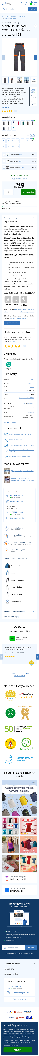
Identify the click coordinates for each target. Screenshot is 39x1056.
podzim (32, 403)
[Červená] (18, 122)
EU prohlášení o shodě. (18, 318)
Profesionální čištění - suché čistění (19, 456)
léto (28, 403)
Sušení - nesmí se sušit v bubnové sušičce (21, 445)
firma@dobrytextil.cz (17, 518)
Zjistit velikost (12, 323)
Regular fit (31, 412)
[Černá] (9, 122)
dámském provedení (27, 312)
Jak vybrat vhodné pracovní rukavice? (22, 471)
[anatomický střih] (24, 301)
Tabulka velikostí (32, 135)
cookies (19, 1036)
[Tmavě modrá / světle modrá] (4, 128)
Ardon (32, 379)
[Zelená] (23, 122)
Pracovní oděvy (11, 16)
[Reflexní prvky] (8, 301)
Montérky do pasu (10, 18)
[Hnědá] (28, 122)
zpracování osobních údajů (23, 953)
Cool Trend (31, 383)
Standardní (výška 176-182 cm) (26, 398)
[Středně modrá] (13, 128)
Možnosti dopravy (21, 179)
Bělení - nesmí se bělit (15, 440)
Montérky (22, 16)
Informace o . (19, 953)
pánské (32, 387)
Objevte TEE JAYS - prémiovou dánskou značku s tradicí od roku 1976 (22, 479)
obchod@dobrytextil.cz (18, 502)
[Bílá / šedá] (9, 128)
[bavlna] (16, 301)
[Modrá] (13, 122)
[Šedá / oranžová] (33, 122)
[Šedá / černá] (4, 122)
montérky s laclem (20, 309)
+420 (16, 495)
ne (33, 408)
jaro (25, 403)
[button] (35, 57)
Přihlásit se (31, 948)
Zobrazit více (5, 107)
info (20, 155)
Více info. (12, 341)
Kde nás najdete (20, 999)
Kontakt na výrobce (10, 423)
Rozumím (18, 1050)
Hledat (32, 9)
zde (19, 1045)
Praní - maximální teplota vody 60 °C (20, 434)
